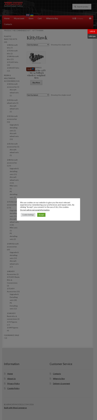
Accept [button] (41, 215)
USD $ (91, 31)
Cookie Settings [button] (28, 215)
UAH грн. (92, 36)
